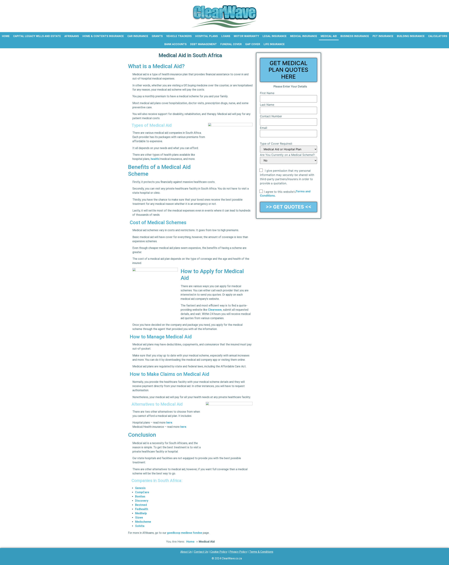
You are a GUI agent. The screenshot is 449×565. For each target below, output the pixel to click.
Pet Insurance (383, 36)
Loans (225, 36)
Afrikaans (71, 36)
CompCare (142, 492)
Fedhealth (141, 509)
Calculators (437, 36)
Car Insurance (137, 36)
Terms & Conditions (261, 551)
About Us (186, 551)
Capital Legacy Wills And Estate (37, 36)
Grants (157, 36)
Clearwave (215, 309)
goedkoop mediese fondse (184, 532)
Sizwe (139, 517)
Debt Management (203, 44)
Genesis (140, 488)
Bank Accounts (175, 44)
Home (6, 36)
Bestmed (141, 505)
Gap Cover (252, 44)
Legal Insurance (275, 36)
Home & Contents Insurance (103, 36)
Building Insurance (411, 36)
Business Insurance (354, 36)
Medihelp (141, 513)
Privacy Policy (238, 551)
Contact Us (201, 551)
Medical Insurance (303, 36)
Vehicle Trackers (179, 36)
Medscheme (143, 521)
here (169, 422)
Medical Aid (329, 36)
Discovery (141, 500)
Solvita (139, 526)
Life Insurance (274, 44)
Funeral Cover (231, 44)
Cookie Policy (218, 551)
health (155, 159)
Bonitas (140, 496)
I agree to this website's (280, 191)
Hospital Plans (206, 36)
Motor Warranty (246, 36)
